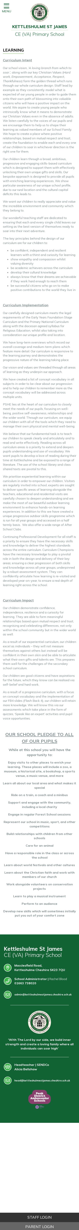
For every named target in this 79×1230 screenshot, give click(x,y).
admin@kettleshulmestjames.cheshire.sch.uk (43, 994)
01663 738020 (25, 983)
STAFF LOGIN (39, 1217)
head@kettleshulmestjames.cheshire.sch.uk (42, 1080)
